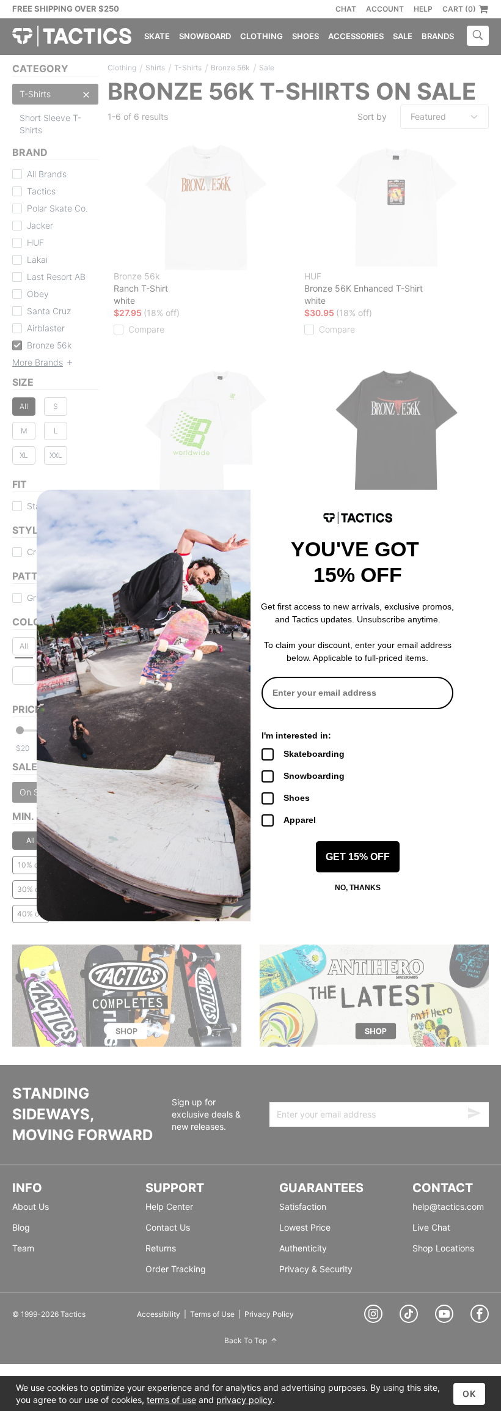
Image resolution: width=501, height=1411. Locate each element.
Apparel (299, 820)
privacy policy (244, 1399)
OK (469, 1393)
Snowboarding (314, 776)
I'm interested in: (296, 735)
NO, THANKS (358, 887)
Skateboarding (314, 754)
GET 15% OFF (358, 857)
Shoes (296, 798)
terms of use (171, 1399)
